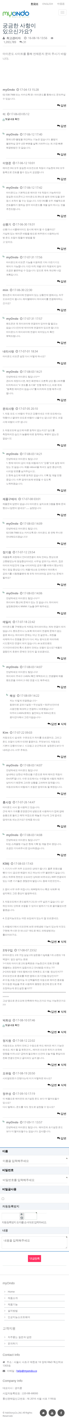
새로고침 (21, 1218)
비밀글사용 (9, 1189)
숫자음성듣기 (21, 1214)
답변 (63, 105)
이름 (5, 1151)
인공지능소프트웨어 (19, 1317)
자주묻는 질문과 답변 (19, 1337)
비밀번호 (8, 1170)
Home (11, 1291)
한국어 (34, 3)
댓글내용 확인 (12, 119)
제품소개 (13, 1298)
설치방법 (13, 1310)
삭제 (63, 724)
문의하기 (13, 1343)
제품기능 (13, 1304)
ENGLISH (47, 3)
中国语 (61, 3)
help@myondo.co (26, 1370)
